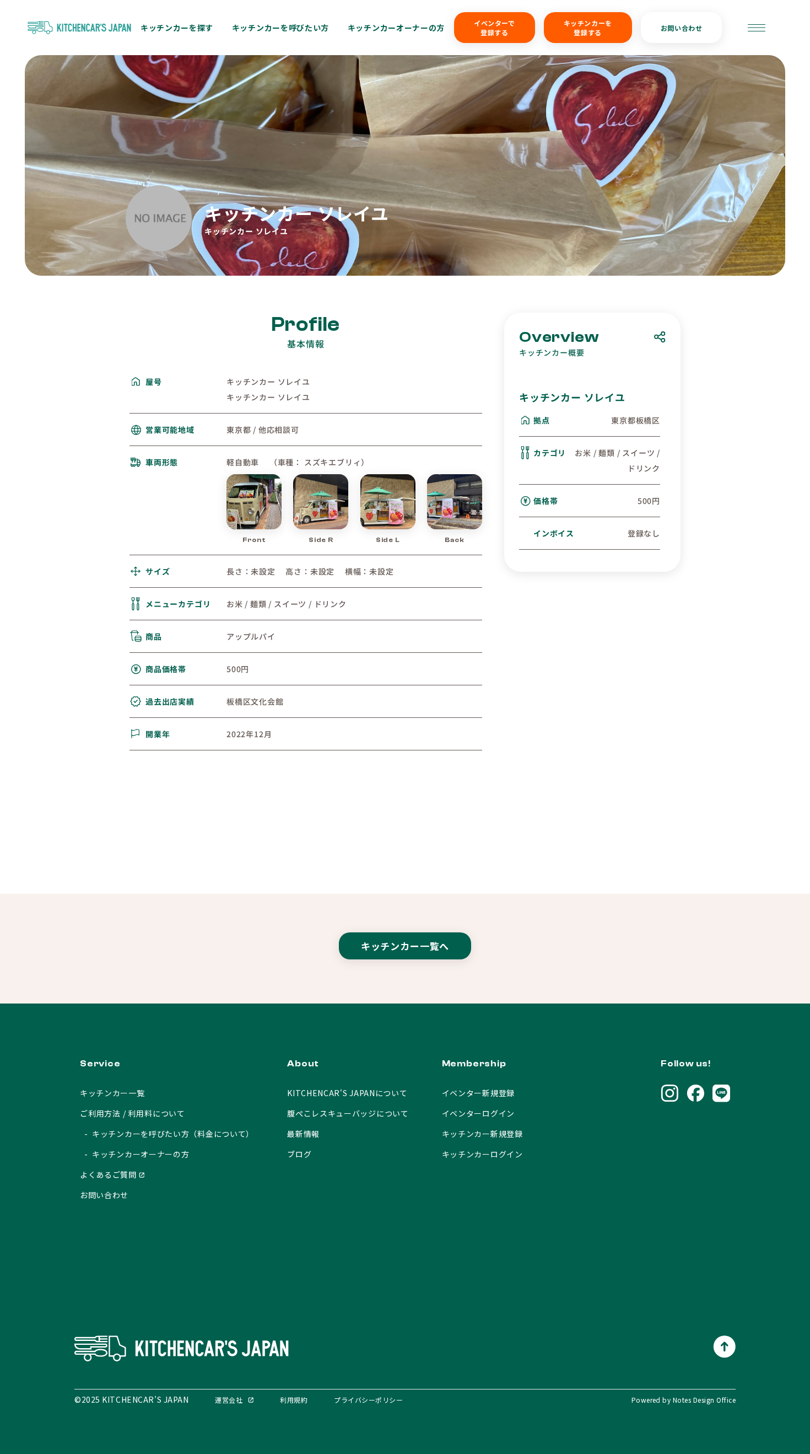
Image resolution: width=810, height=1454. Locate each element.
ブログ (299, 1154)
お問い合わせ (682, 28)
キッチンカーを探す (177, 27)
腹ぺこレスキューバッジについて (348, 1113)
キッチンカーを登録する (588, 27)
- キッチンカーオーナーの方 (135, 1154)
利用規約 (293, 1399)
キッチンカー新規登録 (482, 1133)
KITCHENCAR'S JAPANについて (347, 1092)
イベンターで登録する (494, 27)
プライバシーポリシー (368, 1399)
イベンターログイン (478, 1113)
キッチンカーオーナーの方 (396, 27)
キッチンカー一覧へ (405, 946)
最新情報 (303, 1133)
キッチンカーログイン (482, 1154)
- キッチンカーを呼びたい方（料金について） (167, 1133)
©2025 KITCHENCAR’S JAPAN (131, 1399)
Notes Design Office (704, 1399)
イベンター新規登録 (478, 1092)
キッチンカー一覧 (112, 1092)
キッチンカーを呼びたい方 (280, 27)
